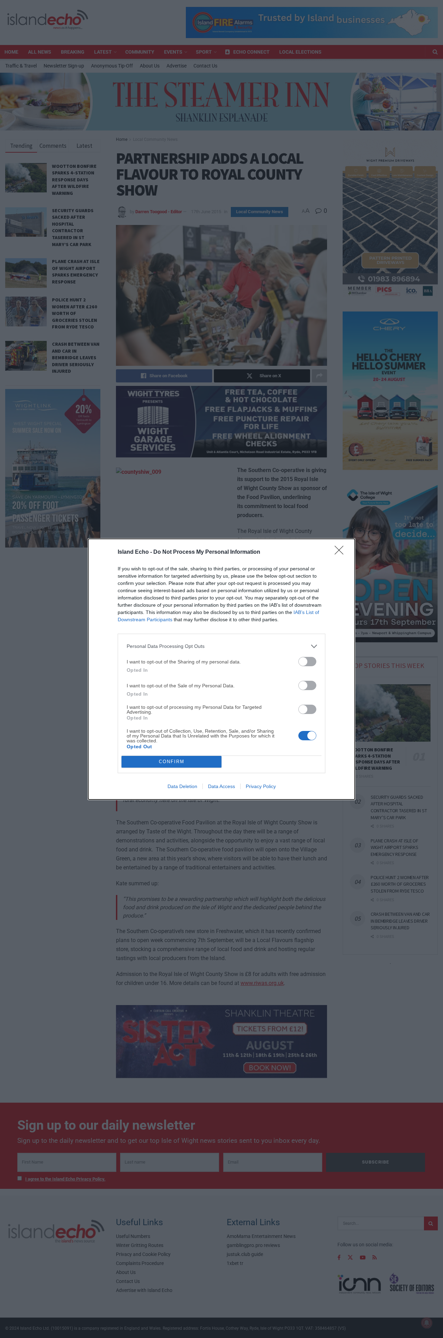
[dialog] (221, 669)
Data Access (221, 786)
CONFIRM (171, 761)
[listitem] (221, 646)
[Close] (341, 552)
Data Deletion (182, 786)
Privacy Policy (261, 786)
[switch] (307, 661)
